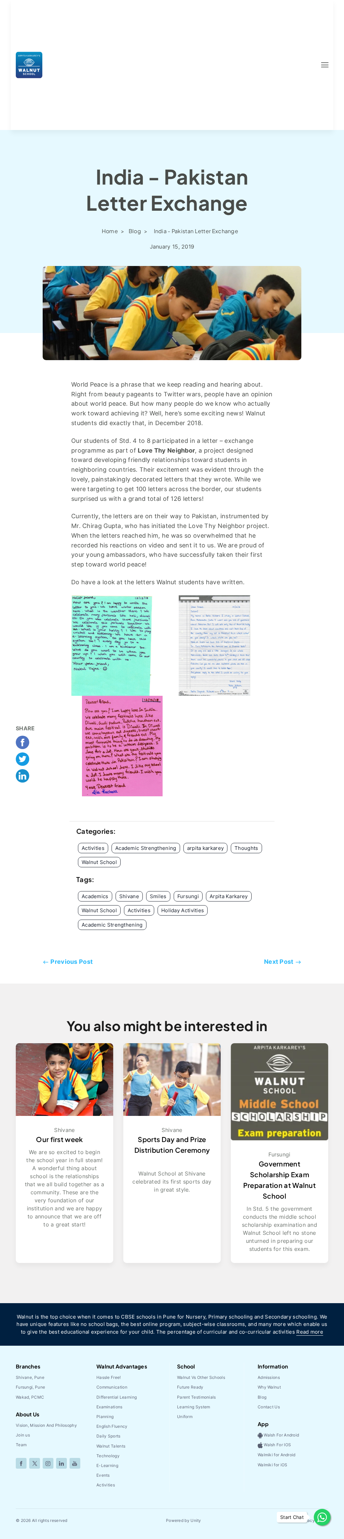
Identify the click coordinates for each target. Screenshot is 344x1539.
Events (103, 1475)
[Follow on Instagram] (48, 1463)
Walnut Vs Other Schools (201, 1377)
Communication (111, 1387)
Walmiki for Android (277, 1455)
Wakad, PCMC (30, 1397)
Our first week (59, 1139)
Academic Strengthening (112, 925)
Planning (105, 1416)
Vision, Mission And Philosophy (46, 1425)
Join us (23, 1435)
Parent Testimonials (196, 1397)
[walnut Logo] (29, 64)
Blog (135, 231)
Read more (309, 1332)
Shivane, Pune (30, 1377)
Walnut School (99, 910)
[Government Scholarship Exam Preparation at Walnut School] (279, 1091)
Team (21, 1445)
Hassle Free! (108, 1377)
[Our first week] (64, 1079)
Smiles (158, 896)
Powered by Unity (183, 1520)
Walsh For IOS (277, 1445)
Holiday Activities (182, 910)
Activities (139, 910)
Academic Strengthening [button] (145, 848)
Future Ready (190, 1387)
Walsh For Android (281, 1434)
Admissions (269, 1377)
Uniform (184, 1416)
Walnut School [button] (99, 862)
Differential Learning (116, 1397)
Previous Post (71, 961)
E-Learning (107, 1465)
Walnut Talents (110, 1446)
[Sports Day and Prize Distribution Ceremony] (172, 1079)
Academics (95, 896)
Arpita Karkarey (229, 896)
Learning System (193, 1407)
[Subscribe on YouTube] (75, 1463)
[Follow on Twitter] (34, 1463)
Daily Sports (108, 1436)
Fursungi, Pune (30, 1387)
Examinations (109, 1407)
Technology (108, 1456)
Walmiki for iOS (273, 1465)
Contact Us (269, 1407)
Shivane (129, 896)
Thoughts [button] (246, 848)
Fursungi (188, 896)
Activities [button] (93, 848)
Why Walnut (269, 1387)
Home (110, 231)
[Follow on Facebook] (21, 1463)
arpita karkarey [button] (205, 848)
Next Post (279, 961)
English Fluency (112, 1426)
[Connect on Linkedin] (61, 1463)
